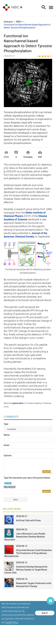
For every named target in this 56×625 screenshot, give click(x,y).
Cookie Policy (11, 622)
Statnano (8, 21)
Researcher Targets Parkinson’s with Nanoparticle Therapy (33, 585)
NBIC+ (19, 21)
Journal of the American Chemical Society (25, 234)
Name (6, 434)
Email (6, 445)
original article (17, 403)
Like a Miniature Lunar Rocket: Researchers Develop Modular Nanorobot (25, 536)
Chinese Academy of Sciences (25, 217)
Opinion (8, 455)
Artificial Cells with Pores (28, 520)
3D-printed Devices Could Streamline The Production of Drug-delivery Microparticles (28, 553)
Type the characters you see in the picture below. (27, 477)
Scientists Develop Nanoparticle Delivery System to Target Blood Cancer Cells (25, 569)
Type (6, 423)
